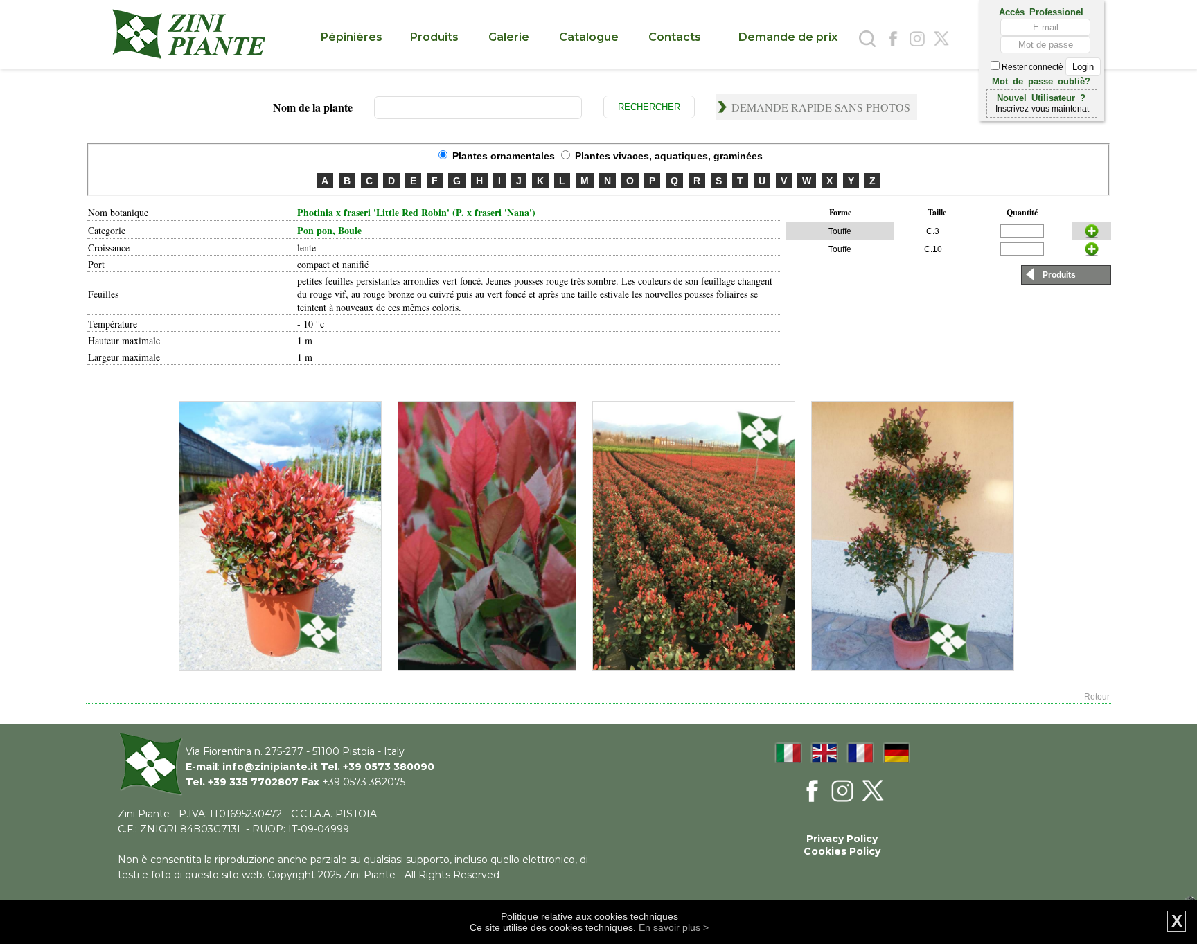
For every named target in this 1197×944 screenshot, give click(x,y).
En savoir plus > (674, 927)
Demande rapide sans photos (821, 107)
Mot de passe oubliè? (1041, 80)
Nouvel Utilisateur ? (1041, 97)
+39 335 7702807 (253, 782)
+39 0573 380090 (388, 766)
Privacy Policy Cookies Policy (842, 844)
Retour (1097, 697)
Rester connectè (1032, 67)
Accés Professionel (1041, 11)
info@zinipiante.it (270, 766)
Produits (1059, 275)
